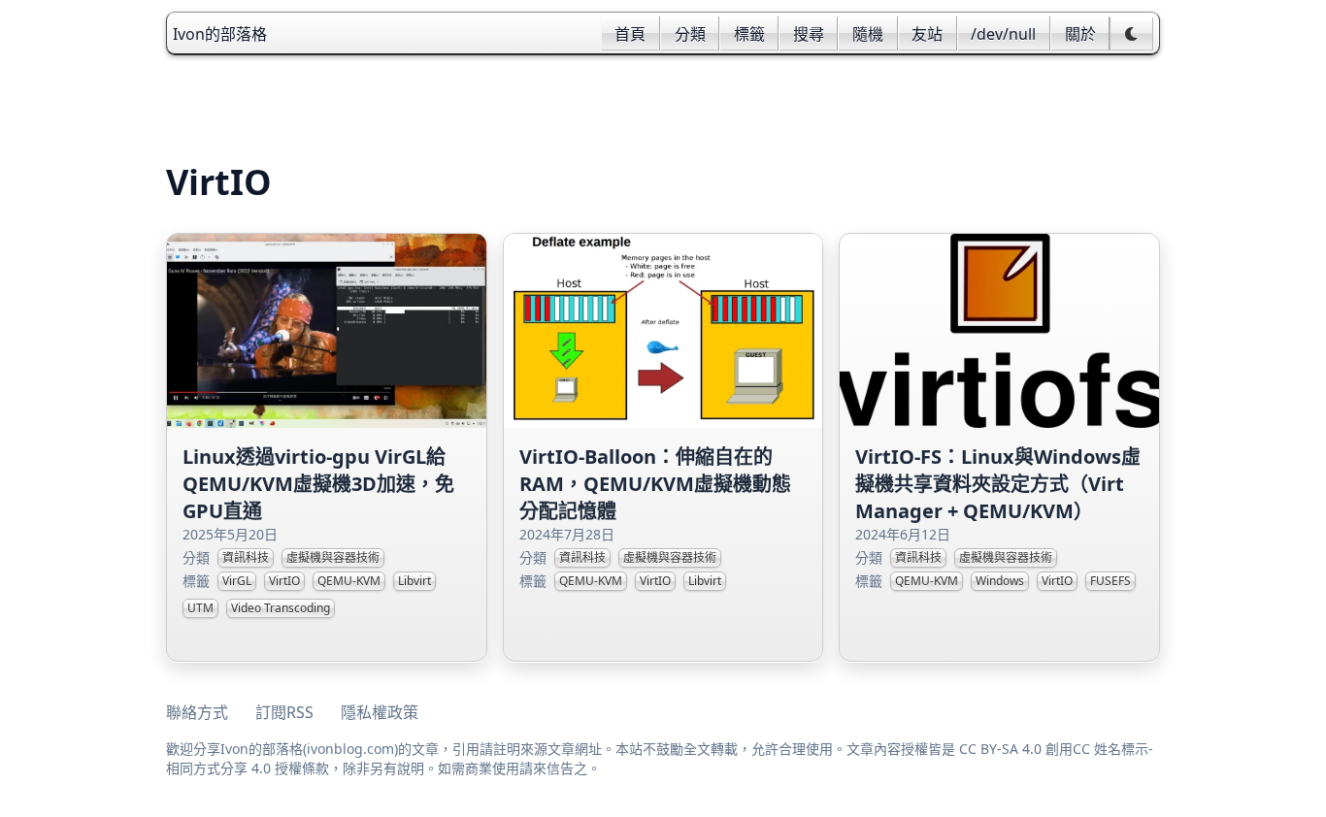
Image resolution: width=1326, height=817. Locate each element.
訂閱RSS (284, 712)
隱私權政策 (379, 712)
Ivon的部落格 (220, 34)
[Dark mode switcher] (1131, 33)
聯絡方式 (197, 712)
